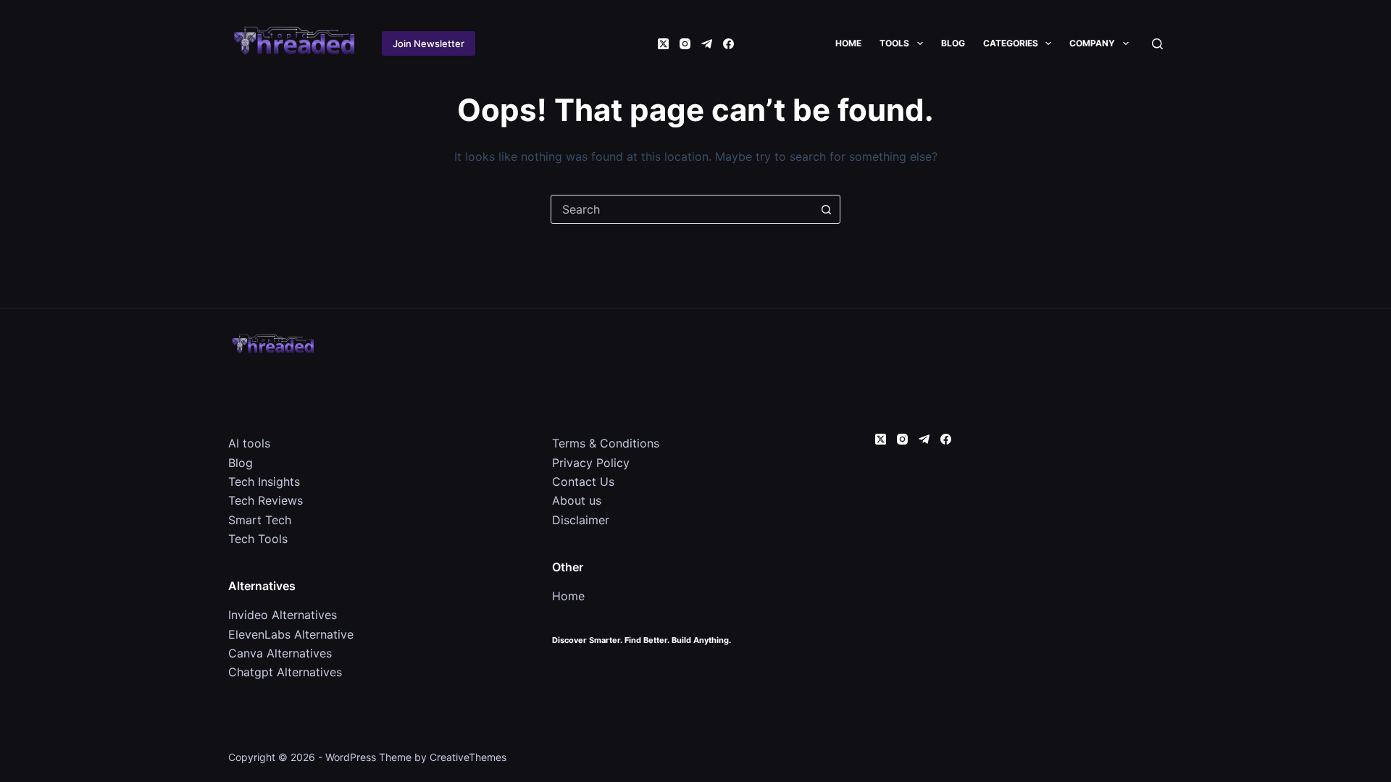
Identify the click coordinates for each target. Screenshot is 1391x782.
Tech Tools (258, 538)
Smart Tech (259, 520)
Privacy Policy (591, 462)
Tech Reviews (265, 500)
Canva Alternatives (280, 653)
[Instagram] (685, 43)
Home (848, 43)
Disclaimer (580, 520)
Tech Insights (264, 481)
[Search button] (826, 209)
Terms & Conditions (605, 443)
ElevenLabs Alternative (291, 634)
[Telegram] (706, 43)
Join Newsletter (428, 43)
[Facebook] (728, 43)
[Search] (1157, 43)
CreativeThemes (468, 757)
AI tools (249, 443)
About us (576, 500)
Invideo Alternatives (282, 614)
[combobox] (681, 209)
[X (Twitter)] (663, 43)
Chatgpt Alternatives (285, 672)
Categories (1010, 43)
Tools (894, 43)
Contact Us (583, 481)
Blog (953, 43)
